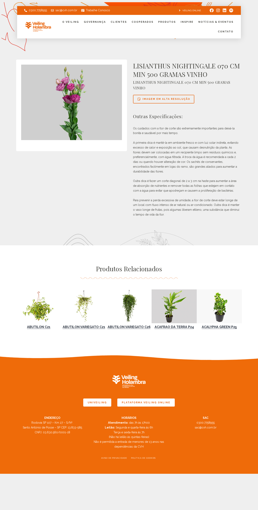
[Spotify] (231, 10)
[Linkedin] (225, 10)
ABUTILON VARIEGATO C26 (129, 327)
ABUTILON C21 (38, 327)
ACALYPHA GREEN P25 (219, 327)
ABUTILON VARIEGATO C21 (84, 327)
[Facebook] (212, 10)
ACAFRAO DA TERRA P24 (174, 327)
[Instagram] (218, 10)
